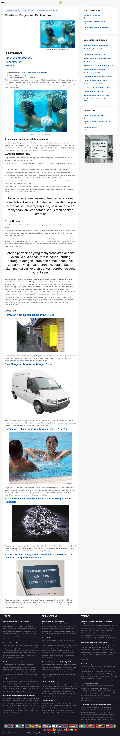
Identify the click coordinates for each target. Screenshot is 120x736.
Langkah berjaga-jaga (13, 61)
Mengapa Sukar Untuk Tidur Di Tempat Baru (98, 76)
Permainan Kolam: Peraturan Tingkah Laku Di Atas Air (36, 429)
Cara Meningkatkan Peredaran (93, 91)
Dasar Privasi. (58, 733)
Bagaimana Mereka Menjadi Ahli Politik (96, 95)
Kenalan (50, 733)
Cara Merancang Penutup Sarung (94, 54)
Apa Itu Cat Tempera (90, 127)
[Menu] (2, 2)
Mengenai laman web (40, 733)
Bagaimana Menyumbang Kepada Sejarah (94, 642)
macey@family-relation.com (37, 73)
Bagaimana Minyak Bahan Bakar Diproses (97, 121)
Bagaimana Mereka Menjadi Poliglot (95, 80)
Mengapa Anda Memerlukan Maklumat (96, 45)
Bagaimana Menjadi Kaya (11, 643)
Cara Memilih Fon (47, 700)
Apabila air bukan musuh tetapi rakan (18, 57)
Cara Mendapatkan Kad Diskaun (94, 84)
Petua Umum (9, 66)
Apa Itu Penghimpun (48, 681)
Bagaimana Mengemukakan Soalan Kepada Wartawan (59, 662)
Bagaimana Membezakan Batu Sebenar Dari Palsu (19, 695)
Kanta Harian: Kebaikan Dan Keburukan (96, 27)
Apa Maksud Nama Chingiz (89, 683)
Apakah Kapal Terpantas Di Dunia (94, 21)
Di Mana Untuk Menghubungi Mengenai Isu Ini (96, 704)
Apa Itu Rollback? (89, 62)
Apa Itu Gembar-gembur (88, 664)
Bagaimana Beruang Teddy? (93, 15)
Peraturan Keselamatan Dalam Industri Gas (29, 314)
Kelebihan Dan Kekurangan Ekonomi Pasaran (98, 65)
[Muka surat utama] (60, 2)
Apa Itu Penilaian (47, 638)
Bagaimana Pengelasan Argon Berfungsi (16, 621)
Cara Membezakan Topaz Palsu (13, 678)
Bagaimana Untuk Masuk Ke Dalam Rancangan (99, 87)
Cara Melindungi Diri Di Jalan (93, 73)
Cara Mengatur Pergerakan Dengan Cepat (28, 364)
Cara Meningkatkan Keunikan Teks (53, 621)
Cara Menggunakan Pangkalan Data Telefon (98, 58)
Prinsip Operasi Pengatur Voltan (94, 115)
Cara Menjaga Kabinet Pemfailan (94, 69)
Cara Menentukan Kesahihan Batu (14, 662)
